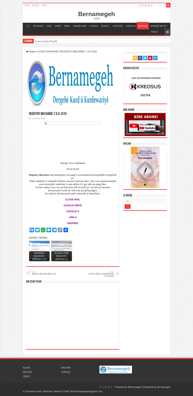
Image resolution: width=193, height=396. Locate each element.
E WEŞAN (93, 26)
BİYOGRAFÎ (38, 26)
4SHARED (72, 223)
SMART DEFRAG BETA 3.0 (44, 273)
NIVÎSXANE (118, 26)
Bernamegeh (96, 14)
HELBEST (105, 26)
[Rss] (140, 5)
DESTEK (35, 5)
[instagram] (151, 5)
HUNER (58, 26)
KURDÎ (41, 51)
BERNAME (142, 26)
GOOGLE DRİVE (73, 205)
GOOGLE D (72, 211)
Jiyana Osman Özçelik (46, 41)
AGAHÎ (26, 5)
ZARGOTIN (130, 26)
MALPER (28, 26)
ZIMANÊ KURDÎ (79, 26)
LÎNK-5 (73, 217)
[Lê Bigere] (168, 5)
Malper (32, 51)
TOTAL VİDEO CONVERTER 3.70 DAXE (101, 274)
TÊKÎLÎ (44, 5)
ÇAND (49, 26)
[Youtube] (148, 5)
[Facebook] (143, 5)
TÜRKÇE (154, 32)
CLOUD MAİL (72, 199)
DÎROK (67, 26)
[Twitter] (145, 5)
